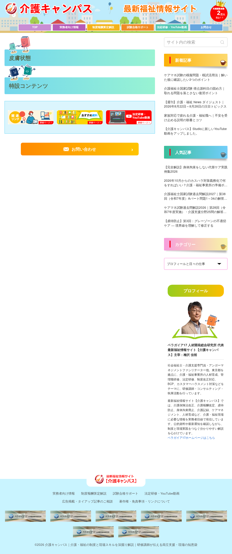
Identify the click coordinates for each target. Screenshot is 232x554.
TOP (35, 27)
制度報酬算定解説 (103, 27)
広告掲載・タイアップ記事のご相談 (87, 501)
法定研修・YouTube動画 (162, 493)
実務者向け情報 (69, 27)
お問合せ (206, 27)
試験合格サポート (138, 27)
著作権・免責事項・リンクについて (144, 501)
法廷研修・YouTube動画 (172, 27)
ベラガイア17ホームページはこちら (191, 437)
